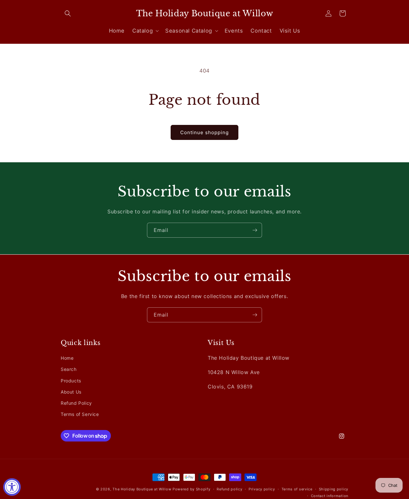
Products (71, 380)
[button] (68, 13)
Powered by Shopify (192, 489)
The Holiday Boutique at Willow (141, 489)
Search (69, 369)
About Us (71, 392)
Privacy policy (262, 489)
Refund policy (229, 489)
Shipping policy (334, 489)
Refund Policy (76, 403)
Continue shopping (204, 132)
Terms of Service (80, 414)
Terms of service (297, 489)
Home (67, 358)
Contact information (329, 495)
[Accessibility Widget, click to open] (12, 487)
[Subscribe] (255, 230)
